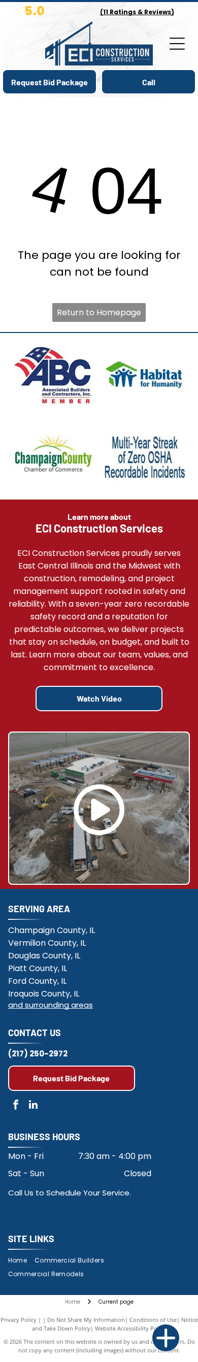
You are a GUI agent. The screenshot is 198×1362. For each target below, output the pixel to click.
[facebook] (15, 1106)
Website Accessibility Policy (130, 1328)
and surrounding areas (50, 1005)
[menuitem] (21, 1261)
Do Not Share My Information (86, 1319)
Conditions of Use (153, 1319)
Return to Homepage (99, 312)
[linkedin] (33, 1106)
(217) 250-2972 (38, 1053)
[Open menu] (177, 43)
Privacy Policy (19, 1319)
